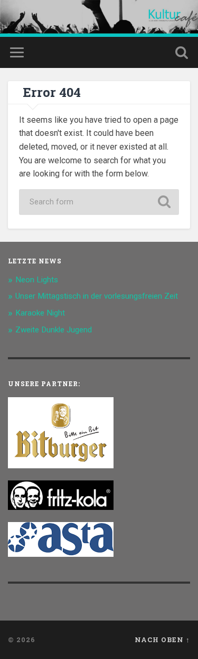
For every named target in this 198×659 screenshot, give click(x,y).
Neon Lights (36, 279)
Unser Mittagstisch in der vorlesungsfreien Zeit (96, 296)
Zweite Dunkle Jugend (53, 330)
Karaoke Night (40, 313)
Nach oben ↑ (162, 639)
